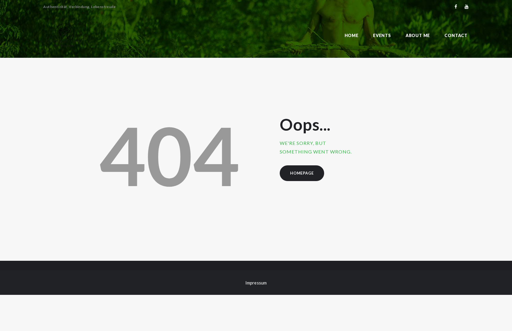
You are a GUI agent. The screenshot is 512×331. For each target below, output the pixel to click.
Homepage (301, 173)
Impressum (256, 282)
